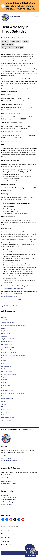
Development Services (8, 350)
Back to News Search (10, 306)
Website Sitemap (6, 537)
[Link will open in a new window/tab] (2, 519)
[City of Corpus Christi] (10, 17)
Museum (4, 388)
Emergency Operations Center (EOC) (13, 48)
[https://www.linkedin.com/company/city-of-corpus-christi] (18, 519)
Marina (3, 382)
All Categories (8, 310)
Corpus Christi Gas (7, 344)
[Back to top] (19, 553)
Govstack (10, 545)
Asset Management (7, 323)
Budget (3, 328)
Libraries (25, 41)
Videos (3, 404)
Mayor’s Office (5, 409)
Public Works (5, 396)
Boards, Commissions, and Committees (13, 325)
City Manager (5, 333)
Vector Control (6, 420)
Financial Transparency (10, 502)
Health (3, 369)
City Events (5, 331)
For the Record (6, 366)
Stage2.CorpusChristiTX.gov (20, 8)
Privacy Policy (5, 530)
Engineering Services (8, 358)
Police (3, 415)
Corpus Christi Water (7, 347)
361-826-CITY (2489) (9, 484)
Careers (5, 495)
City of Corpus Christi (9, 37)
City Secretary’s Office (8, 339)
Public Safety (5, 412)
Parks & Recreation (7, 44)
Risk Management (7, 399)
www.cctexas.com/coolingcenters (12, 288)
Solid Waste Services (7, 418)
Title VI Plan (5, 541)
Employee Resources (9, 500)
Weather (4, 407)
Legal (3, 377)
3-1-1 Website (6, 458)
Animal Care (5, 320)
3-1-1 (2, 314)
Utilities (3, 401)
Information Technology (8, 374)
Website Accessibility (7, 534)
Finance (3, 361)
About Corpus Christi (9, 497)
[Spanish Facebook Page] (6, 519)
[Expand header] (36, 17)
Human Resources (7, 371)
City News (5, 41)
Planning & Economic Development (12, 393)
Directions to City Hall (9, 460)
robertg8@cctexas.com (8, 296)
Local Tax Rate (7, 504)
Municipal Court (6, 385)
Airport (3, 317)
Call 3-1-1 (5, 456)
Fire (2, 363)
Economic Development (9, 352)
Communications (15, 41)
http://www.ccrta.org (8, 157)
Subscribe (5, 478)
